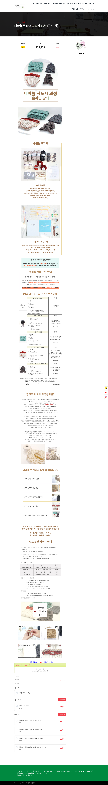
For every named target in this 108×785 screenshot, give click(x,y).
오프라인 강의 (48, 3)
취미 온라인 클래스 (58, 3)
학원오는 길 (75, 9)
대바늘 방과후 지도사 (19, 22)
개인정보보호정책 (18, 775)
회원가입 (92, 9)
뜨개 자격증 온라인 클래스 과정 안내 (77, 3)
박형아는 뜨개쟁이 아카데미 (28, 783)
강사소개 (91, 3)
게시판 (82, 9)
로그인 (88, 9)
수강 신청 (57, 47)
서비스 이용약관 (28, 775)
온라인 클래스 (37, 3)
